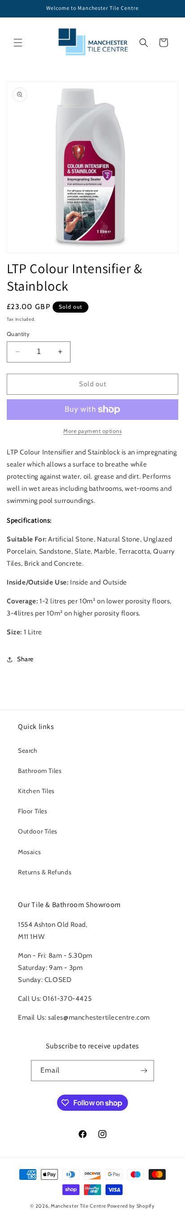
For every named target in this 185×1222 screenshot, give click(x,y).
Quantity (18, 333)
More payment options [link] (92, 431)
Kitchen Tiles (36, 791)
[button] (18, 42)
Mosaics (29, 852)
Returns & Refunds (44, 872)
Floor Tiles (33, 811)
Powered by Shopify (131, 1206)
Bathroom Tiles (40, 771)
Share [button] (25, 659)
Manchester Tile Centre (78, 1206)
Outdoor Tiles (37, 831)
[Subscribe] (144, 1070)
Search (28, 750)
